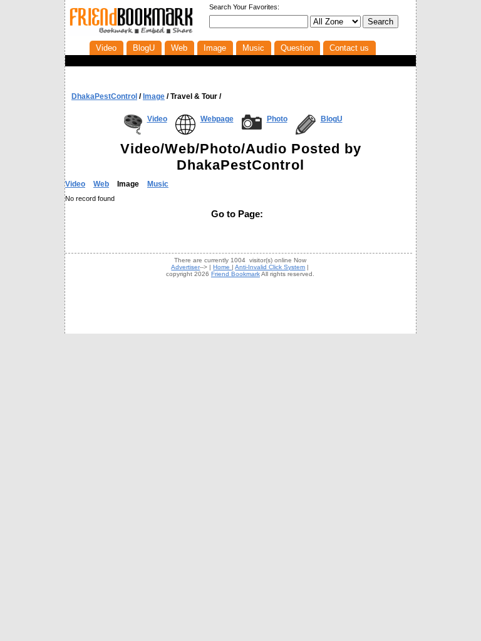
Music (157, 184)
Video (157, 119)
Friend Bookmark (235, 273)
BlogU (332, 119)
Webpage (217, 119)
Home (222, 267)
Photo (277, 119)
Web (101, 184)
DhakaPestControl (104, 96)
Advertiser (185, 267)
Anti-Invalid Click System (270, 267)
